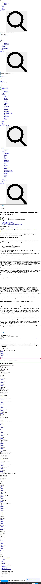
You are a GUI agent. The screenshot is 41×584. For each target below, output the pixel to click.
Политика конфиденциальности (6, 565)
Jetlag (4, 114)
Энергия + (5, 100)
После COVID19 (6, 99)
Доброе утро (5, 157)
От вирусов (5, 117)
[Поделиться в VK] (3, 333)
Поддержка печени (6, 95)
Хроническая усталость (7, 162)
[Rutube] (2, 38)
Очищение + (5, 96)
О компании (3, 559)
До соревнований (6, 109)
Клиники (3, 560)
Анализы (3, 6)
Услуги (3, 90)
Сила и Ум (5, 104)
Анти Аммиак (5, 110)
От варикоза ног (6, 115)
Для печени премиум (6, 116)
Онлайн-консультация (5, 7)
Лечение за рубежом (6, 3)
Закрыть (37, 583)
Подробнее (1, 351)
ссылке (16, 360)
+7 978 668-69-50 (6, 125)
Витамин (5, 105)
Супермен (5, 172)
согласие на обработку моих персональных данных (17, 229)
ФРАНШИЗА (2, 10)
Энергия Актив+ (6, 177)
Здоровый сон (5, 119)
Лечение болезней (6, 2)
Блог (2, 8)
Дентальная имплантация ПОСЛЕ (8, 113)
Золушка (5, 152)
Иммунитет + (5, 101)
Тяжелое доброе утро (6, 111)
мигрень (33, 295)
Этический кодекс (4, 568)
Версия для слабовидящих (4, 76)
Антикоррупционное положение (6, 569)
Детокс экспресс (6, 107)
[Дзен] (2, 39)
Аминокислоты (6, 97)
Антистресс (5, 98)
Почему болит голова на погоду (7, 222)
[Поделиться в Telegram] (3, 330)
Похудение (5, 4)
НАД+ (4, 120)
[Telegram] (2, 37)
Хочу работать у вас (4, 567)
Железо (4, 108)
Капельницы (3, 5)
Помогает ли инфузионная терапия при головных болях (12, 224)
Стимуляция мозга (6, 102)
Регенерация (5, 118)
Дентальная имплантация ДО (8, 112)
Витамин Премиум (6, 106)
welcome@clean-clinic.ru (4, 87)
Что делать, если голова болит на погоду (9, 223)
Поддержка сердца (6, 103)
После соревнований (6, 167)
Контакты (3, 9)
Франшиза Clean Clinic (5, 566)
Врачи (3, 45)
